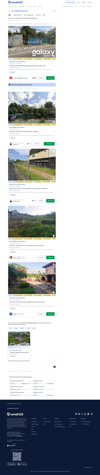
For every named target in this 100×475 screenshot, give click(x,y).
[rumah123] (15, 414)
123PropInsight (34, 434)
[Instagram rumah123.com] (82, 414)
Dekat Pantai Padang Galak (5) (41, 23)
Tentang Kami (34, 421)
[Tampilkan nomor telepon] (40, 143)
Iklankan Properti (46, 421)
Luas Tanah (38, 15)
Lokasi (44, 15)
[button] (29, 11)
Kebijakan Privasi (58, 421)
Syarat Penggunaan (59, 424)
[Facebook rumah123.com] (76, 414)
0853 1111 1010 (19, 436)
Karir (32, 429)
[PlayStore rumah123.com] (22, 464)
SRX (70, 426)
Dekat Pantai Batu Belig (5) (25, 23)
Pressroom (33, 431)
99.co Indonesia (73, 421)
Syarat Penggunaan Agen (60, 426)
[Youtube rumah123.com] (85, 414)
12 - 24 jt (12, 88)
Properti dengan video (29, 15)
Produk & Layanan (35, 424)
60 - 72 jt (35, 88)
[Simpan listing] (54, 28)
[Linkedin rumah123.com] (88, 414)
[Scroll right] (54, 23)
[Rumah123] (15, 2)
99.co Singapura (73, 424)
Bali (20, 371)
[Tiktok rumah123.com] (92, 414)
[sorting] (12, 15)
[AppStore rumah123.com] (11, 464)
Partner (32, 426)
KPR (44, 424)
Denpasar (24, 371)
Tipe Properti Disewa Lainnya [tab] (14, 403)
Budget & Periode (18, 15)
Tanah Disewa (15, 371)
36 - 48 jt (27, 88)
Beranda (9, 371)
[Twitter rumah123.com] (79, 414)
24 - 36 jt (19, 88)
